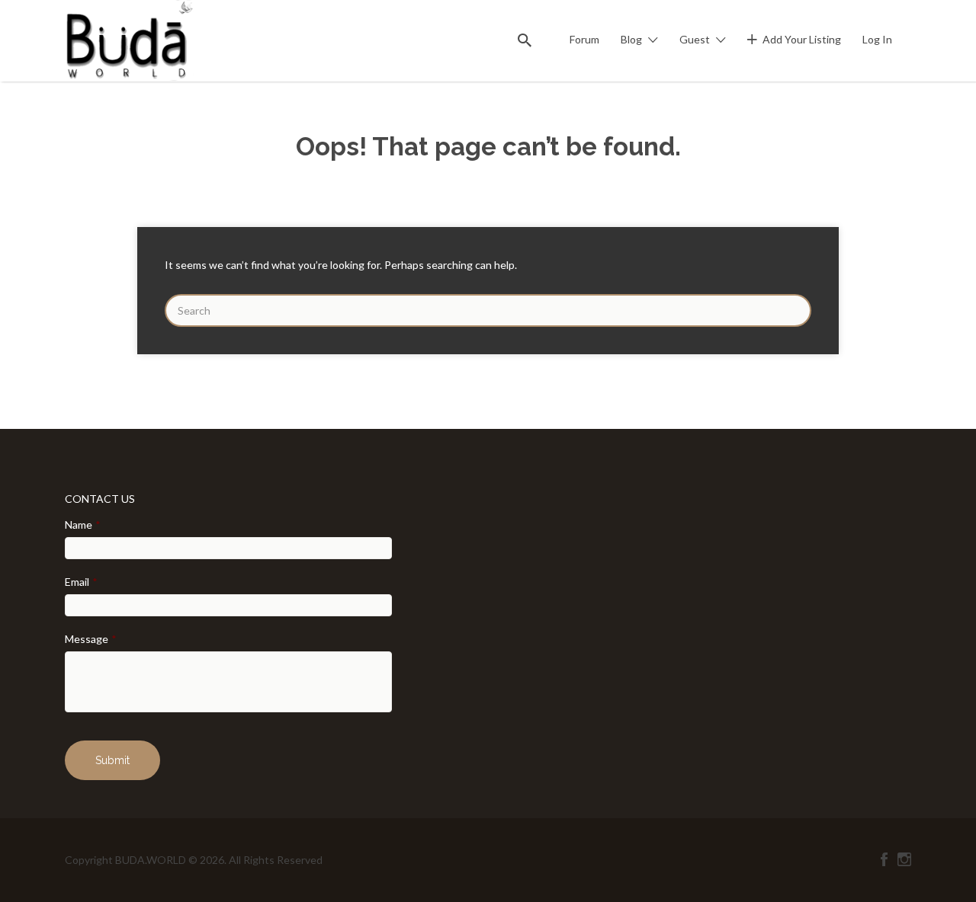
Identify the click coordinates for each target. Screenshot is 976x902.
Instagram (904, 859)
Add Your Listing (801, 39)
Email (81, 581)
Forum (584, 39)
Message (91, 638)
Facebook (884, 859)
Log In (877, 39)
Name (83, 524)
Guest (694, 39)
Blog (631, 39)
